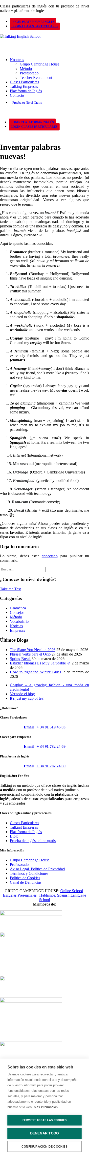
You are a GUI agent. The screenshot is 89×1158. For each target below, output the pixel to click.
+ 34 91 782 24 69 (51, 746)
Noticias (16, 626)
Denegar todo (44, 1133)
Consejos (17, 612)
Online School (71, 891)
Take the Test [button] (10, 589)
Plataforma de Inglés (26, 91)
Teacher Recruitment (36, 77)
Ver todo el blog (22, 694)
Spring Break (20, 659)
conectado (50, 556)
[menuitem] (48, 21)
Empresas (17, 630)
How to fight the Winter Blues (35, 672)
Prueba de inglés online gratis (33, 841)
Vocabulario (19, 621)
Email (29, 727)
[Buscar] (23, 569)
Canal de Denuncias (25, 882)
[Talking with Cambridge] (44, 41)
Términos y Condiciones (29, 873)
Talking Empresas (24, 86)
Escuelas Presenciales (20, 895)
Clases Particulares (24, 82)
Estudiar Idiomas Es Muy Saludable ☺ (40, 663)
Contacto (17, 95)
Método (26, 68)
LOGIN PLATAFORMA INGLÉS (33, 22)
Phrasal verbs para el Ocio (30, 654)
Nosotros (17, 60)
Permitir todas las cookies (44, 1120)
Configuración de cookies (44, 1146)
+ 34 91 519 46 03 (51, 727)
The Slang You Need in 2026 (32, 650)
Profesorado (29, 73)
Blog (14, 836)
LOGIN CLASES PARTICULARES (34, 26)
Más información (46, 1107)
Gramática (18, 608)
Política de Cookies (25, 878)
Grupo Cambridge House (39, 64)
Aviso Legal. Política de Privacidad (37, 869)
